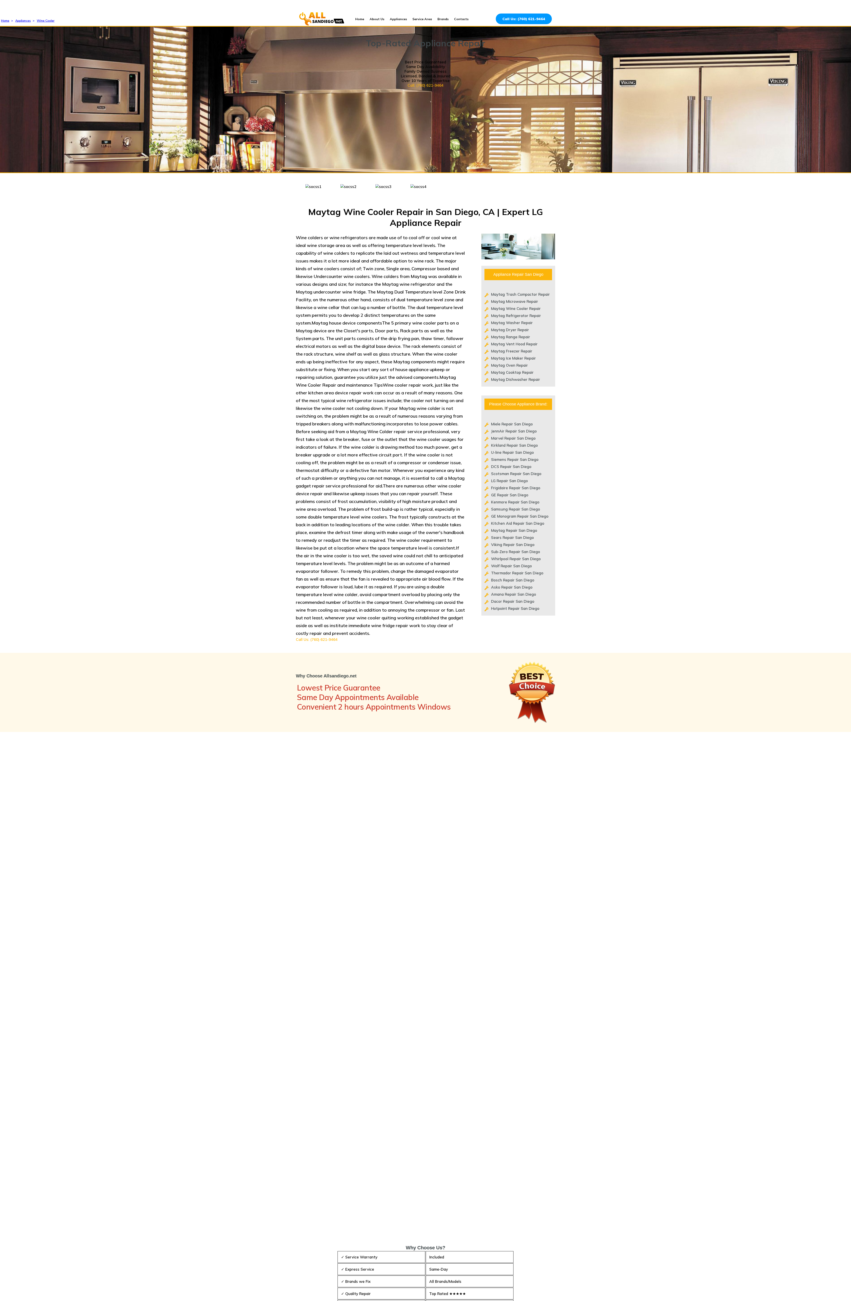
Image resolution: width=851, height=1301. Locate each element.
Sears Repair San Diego (512, 537)
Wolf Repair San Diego (511, 565)
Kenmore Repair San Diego (515, 502)
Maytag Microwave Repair (514, 301)
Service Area (422, 19)
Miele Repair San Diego (512, 424)
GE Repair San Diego (509, 495)
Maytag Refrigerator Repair (516, 315)
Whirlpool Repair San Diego (516, 558)
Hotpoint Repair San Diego (515, 608)
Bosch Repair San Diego (512, 580)
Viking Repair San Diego (513, 544)
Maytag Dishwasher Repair (515, 379)
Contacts (461, 19)
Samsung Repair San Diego (515, 509)
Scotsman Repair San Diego (516, 473)
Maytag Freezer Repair (511, 351)
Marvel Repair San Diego (513, 438)
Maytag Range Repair (510, 337)
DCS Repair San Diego (511, 466)
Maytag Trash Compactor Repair (520, 294)
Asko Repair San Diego (512, 587)
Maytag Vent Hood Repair (514, 344)
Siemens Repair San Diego (515, 459)
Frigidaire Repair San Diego (515, 487)
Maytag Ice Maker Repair (513, 358)
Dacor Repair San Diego (512, 601)
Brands (443, 19)
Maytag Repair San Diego (514, 530)
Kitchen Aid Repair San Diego (517, 523)
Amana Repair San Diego (513, 594)
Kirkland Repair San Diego (514, 445)
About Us (377, 19)
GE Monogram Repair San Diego (519, 516)
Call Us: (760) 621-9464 (523, 19)
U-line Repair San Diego (512, 452)
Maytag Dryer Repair (510, 329)
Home (359, 19)
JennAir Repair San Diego (514, 431)
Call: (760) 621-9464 (425, 85)
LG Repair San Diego (509, 480)
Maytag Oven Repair (509, 365)
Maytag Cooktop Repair (512, 372)
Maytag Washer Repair (512, 322)
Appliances (398, 19)
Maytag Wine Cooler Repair (516, 308)
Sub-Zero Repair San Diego (515, 551)
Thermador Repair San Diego (517, 573)
